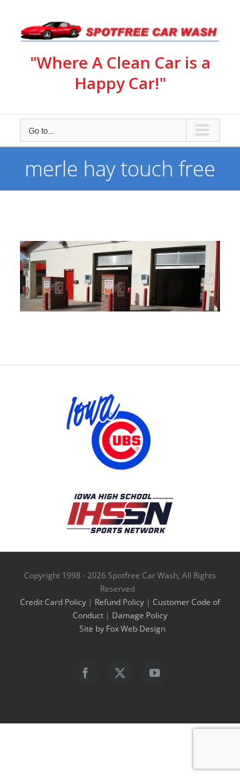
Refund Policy (119, 602)
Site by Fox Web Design (122, 628)
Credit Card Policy (53, 602)
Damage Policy (139, 615)
